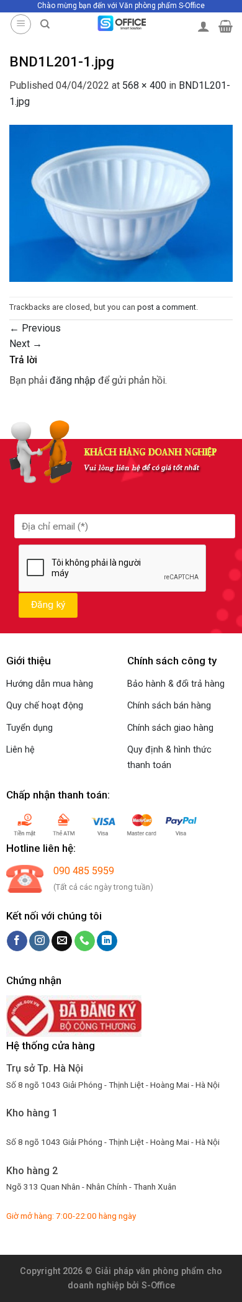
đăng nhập (73, 380)
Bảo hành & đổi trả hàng (176, 684)
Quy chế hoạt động (44, 705)
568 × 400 (144, 85)
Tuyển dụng (29, 728)
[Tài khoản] (203, 26)
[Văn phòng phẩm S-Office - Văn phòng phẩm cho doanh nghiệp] (121, 23)
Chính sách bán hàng (169, 705)
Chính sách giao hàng (170, 728)
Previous (35, 328)
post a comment (166, 307)
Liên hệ (20, 749)
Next (25, 344)
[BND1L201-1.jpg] (121, 203)
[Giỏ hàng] (225, 26)
